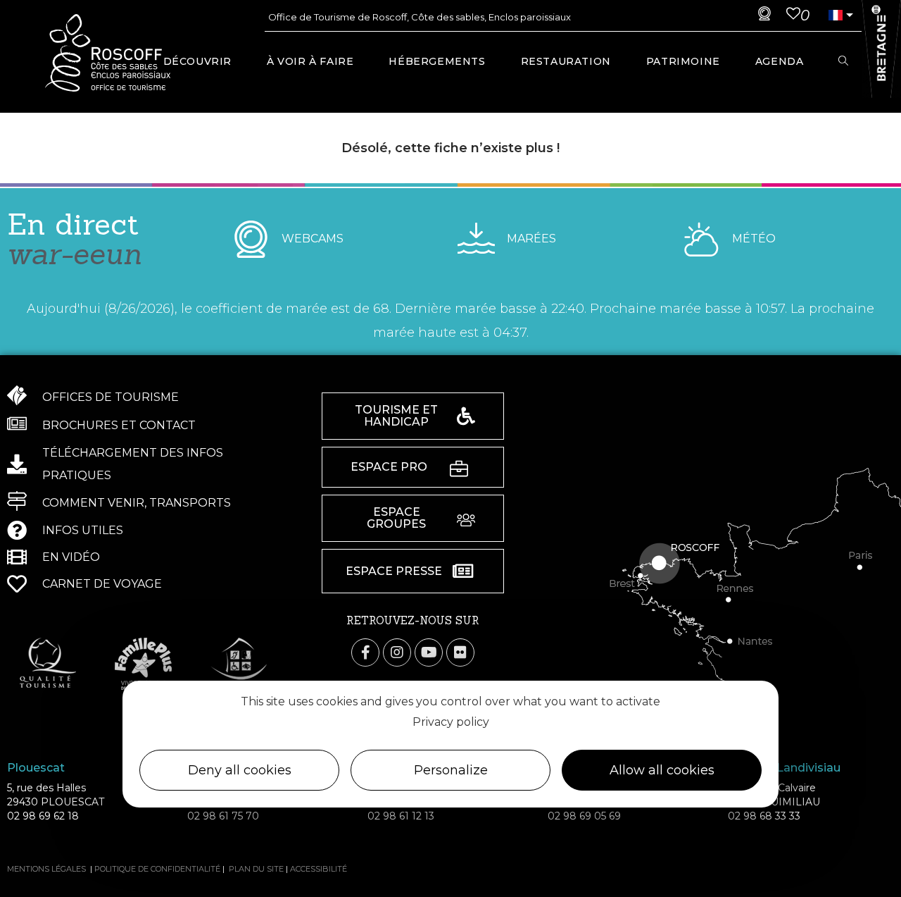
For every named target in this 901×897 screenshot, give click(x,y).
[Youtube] (429, 652)
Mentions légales (46, 869)
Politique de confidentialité (157, 869)
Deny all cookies (239, 770)
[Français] (835, 15)
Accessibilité (318, 869)
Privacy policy (450, 722)
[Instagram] (397, 652)
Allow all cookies (662, 770)
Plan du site (256, 869)
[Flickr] (460, 652)
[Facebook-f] (365, 652)
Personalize (451, 770)
